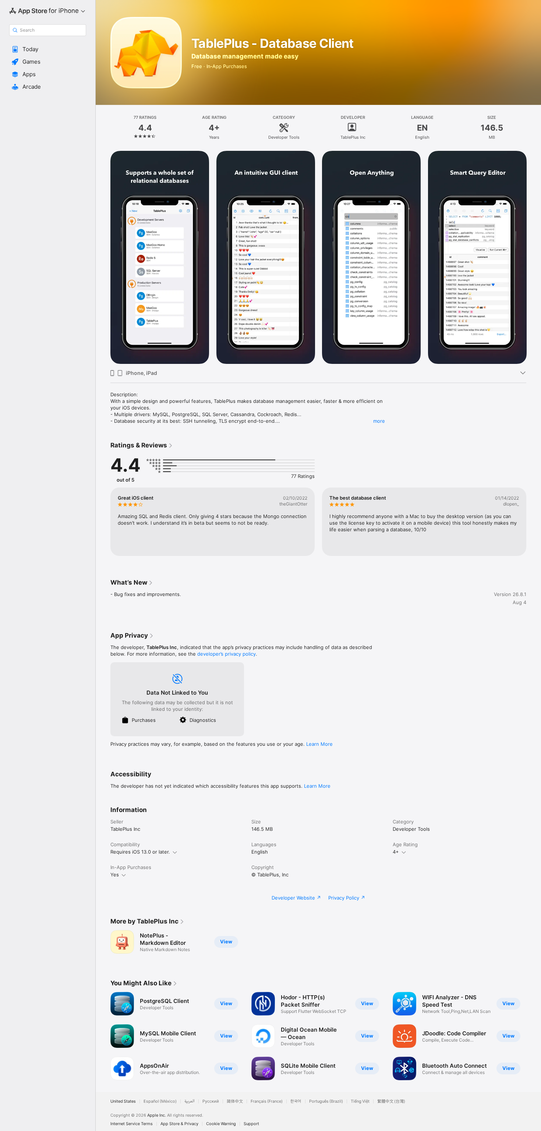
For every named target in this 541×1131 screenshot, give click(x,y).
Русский (210, 1101)
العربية (189, 1101)
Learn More (319, 744)
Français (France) (267, 1101)
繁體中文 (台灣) (391, 1101)
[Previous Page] (103, 257)
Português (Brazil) (326, 1101)
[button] (48, 49)
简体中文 (235, 1101)
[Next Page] (533, 257)
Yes (114, 874)
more (379, 421)
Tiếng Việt (360, 1101)
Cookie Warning (221, 1124)
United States (123, 1101)
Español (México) (160, 1101)
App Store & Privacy (179, 1124)
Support (251, 1124)
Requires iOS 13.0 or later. (140, 852)
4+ (396, 852)
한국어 (295, 1101)
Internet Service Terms (131, 1124)
